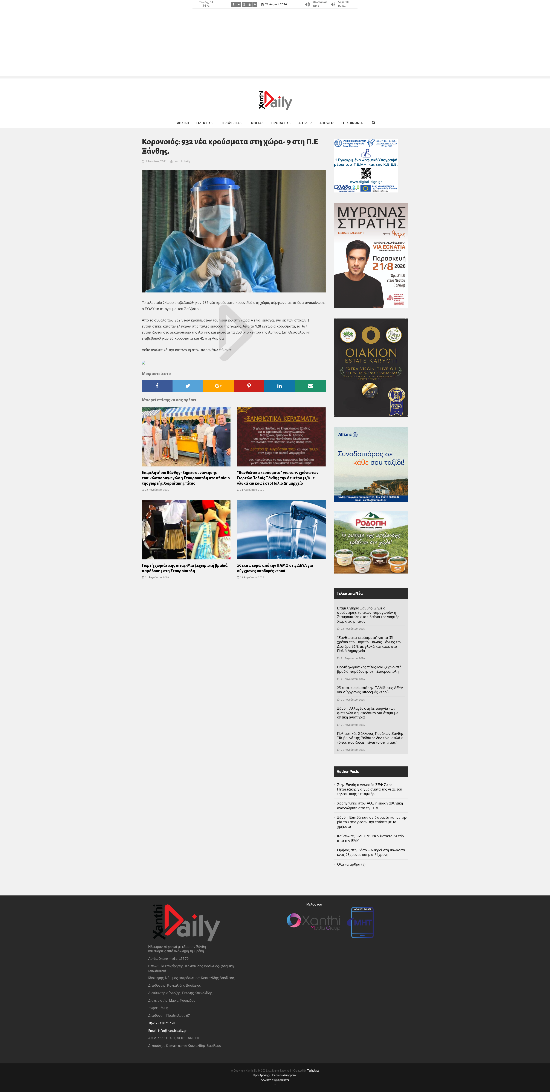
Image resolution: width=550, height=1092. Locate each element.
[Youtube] (249, 4)
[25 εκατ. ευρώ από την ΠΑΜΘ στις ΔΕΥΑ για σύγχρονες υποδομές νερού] (281, 531)
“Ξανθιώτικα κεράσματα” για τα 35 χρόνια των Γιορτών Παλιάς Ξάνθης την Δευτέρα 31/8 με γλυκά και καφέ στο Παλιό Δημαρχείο (277, 478)
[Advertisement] (275, 46)
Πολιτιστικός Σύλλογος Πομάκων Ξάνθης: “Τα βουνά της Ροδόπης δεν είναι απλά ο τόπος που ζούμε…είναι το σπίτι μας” (370, 738)
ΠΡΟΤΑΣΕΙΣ (280, 123)
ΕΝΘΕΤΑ (255, 123)
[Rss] (254, 4)
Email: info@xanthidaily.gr (167, 1030)
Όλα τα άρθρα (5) (351, 864)
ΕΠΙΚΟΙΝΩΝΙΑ (352, 123)
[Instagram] (244, 4)
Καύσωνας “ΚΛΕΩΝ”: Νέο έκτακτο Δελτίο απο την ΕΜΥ (370, 838)
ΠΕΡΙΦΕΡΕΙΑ (230, 123)
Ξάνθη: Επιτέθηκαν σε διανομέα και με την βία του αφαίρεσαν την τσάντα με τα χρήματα (372, 822)
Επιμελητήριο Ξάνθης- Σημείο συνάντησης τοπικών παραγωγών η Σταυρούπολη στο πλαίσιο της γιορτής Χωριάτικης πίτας (186, 478)
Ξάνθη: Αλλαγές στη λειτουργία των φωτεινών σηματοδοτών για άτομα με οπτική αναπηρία (367, 713)
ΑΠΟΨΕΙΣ (326, 123)
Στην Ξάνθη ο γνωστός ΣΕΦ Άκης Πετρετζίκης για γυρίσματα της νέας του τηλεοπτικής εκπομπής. (369, 789)
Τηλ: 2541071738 (161, 1023)
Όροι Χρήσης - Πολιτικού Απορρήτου (275, 1075)
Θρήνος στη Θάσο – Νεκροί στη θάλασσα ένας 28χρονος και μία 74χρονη (371, 852)
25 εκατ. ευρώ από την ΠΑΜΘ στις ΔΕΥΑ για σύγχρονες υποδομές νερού (370, 689)
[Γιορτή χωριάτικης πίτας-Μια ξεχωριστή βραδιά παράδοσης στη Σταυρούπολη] (186, 531)
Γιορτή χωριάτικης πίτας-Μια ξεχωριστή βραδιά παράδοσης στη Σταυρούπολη (369, 669)
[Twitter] (238, 4)
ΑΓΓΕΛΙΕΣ (305, 123)
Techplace (313, 1070)
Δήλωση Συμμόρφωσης (275, 1080)
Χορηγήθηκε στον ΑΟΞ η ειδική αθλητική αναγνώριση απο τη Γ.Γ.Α (370, 805)
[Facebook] (233, 4)
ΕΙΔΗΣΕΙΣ (203, 123)
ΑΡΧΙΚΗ (183, 123)
